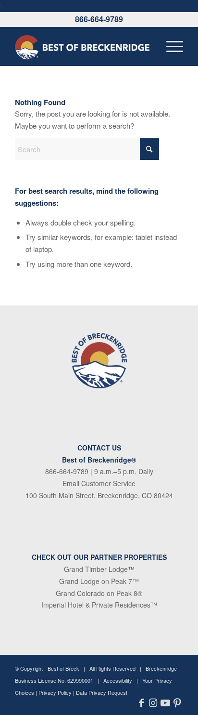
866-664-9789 (99, 19)
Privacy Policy (55, 692)
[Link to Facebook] (141, 703)
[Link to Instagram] (153, 703)
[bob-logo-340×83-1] (82, 46)
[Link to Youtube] (165, 703)
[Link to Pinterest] (177, 703)
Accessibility (117, 680)
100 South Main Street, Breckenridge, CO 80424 (99, 495)
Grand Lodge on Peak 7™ (99, 581)
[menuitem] (170, 46)
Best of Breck (63, 668)
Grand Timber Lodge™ (99, 569)
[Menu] (170, 46)
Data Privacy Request (101, 692)
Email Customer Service (99, 483)
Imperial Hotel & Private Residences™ (99, 604)
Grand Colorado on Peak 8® (99, 593)
